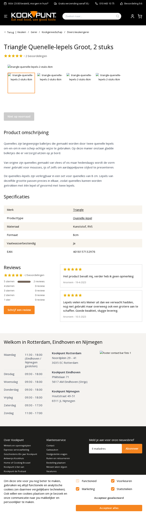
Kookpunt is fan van (14, 466)
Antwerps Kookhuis (14, 458)
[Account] (132, 16)
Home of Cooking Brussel (17, 462)
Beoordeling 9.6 (133, 3)
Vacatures (51, 471)
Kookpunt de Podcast (15, 471)
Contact (50, 445)
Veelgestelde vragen (56, 454)
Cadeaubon (52, 449)
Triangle (78, 210)
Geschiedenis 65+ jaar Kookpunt (20, 454)
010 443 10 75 (106, 3)
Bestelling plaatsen (56, 462)
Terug (10, 32)
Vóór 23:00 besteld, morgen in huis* (28, 3)
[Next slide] (133, 67)
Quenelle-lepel (82, 218)
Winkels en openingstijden (17, 445)
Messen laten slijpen (56, 466)
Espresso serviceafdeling (16, 449)
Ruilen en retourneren (58, 458)
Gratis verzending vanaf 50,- (74, 3)
